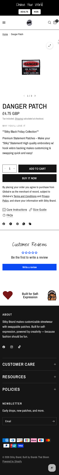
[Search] (49, 23)
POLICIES (11, 389)
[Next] (35, 96)
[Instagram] (14, 347)
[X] (11, 224)
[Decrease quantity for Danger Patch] (5, 168)
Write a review (29, 267)
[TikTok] (21, 346)
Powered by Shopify (12, 461)
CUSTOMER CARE (18, 364)
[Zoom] (50, 45)
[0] (54, 23)
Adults (24, 11)
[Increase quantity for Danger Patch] (14, 168)
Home (5, 34)
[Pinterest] (18, 224)
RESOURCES (14, 377)
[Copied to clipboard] (31, 224)
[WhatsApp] (24, 224)
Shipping (19, 118)
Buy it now (29, 178)
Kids (36, 11)
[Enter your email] (53, 421)
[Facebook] (4, 224)
